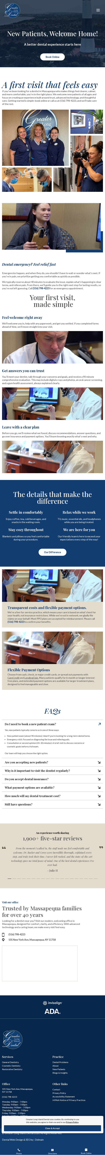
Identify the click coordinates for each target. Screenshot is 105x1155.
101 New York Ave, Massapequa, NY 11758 (32, 939)
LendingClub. (31, 677)
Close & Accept (52, 1128)
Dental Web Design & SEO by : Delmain (23, 1139)
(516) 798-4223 (68, 100)
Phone (19, 1153)
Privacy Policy (72, 1122)
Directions (52, 1153)
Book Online (52, 56)
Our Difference (52, 552)
